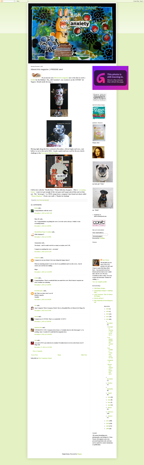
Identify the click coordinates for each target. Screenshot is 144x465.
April (109, 405)
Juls (35, 340)
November (110, 379)
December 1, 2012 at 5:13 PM (42, 237)
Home (59, 355)
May (109, 402)
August (110, 393)
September (110, 389)
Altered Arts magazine (61, 78)
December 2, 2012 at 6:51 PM (42, 310)
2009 (107, 426)
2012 (107, 319)
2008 (107, 428)
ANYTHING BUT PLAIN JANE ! (66, 8)
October (110, 383)
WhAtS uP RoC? (99, 298)
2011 (107, 421)
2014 (107, 314)
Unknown (37, 257)
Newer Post (34, 355)
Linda (36, 278)
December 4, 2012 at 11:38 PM (43, 334)
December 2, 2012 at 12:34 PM (43, 272)
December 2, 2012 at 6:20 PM (42, 299)
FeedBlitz (102, 238)
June (109, 400)
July (109, 397)
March (110, 407)
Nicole (36, 316)
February (110, 412)
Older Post (84, 355)
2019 (107, 309)
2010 (107, 423)
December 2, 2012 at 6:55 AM (42, 251)
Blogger (79, 454)
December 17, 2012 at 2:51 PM (43, 347)
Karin (36, 208)
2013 (107, 316)
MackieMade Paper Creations (43, 232)
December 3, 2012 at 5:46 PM (42, 321)
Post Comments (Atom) (45, 358)
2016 (107, 311)
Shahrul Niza (38, 327)
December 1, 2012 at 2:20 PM (42, 226)
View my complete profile (99, 282)
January (110, 416)
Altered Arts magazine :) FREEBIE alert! (110, 369)
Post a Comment (37, 351)
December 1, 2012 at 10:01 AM (43, 213)
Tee (35, 305)
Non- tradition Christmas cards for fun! (110, 352)
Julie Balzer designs (99, 288)
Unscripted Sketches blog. (49, 153)
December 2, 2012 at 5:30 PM (42, 285)
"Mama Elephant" (37, 196)
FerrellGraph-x (38, 290)
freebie (33, 80)
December (110, 323)
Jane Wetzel (105, 260)
